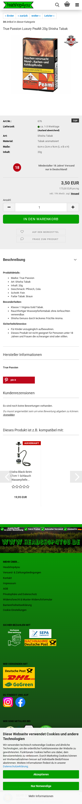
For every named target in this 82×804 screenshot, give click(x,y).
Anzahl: (7, 199)
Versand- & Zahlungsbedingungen (22, 572)
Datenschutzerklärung (15, 766)
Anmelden (9, 414)
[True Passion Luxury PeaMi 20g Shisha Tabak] (41, 64)
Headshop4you (11, 567)
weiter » (36, 15)
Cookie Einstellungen (14, 609)
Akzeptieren (41, 774)
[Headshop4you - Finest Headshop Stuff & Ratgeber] (17, 5)
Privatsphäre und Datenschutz (20, 594)
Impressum (9, 583)
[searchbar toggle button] (57, 5)
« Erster (9, 15)
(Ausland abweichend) (49, 130)
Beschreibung (14, 260)
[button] (9, 207)
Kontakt (7, 577)
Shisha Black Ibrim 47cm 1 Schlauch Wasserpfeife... (20, 475)
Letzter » (49, 15)
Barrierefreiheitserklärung (17, 605)
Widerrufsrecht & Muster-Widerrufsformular (27, 599)
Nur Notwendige (41, 786)
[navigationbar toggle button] (77, 5)
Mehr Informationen (41, 796)
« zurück (23, 15)
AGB (5, 588)
